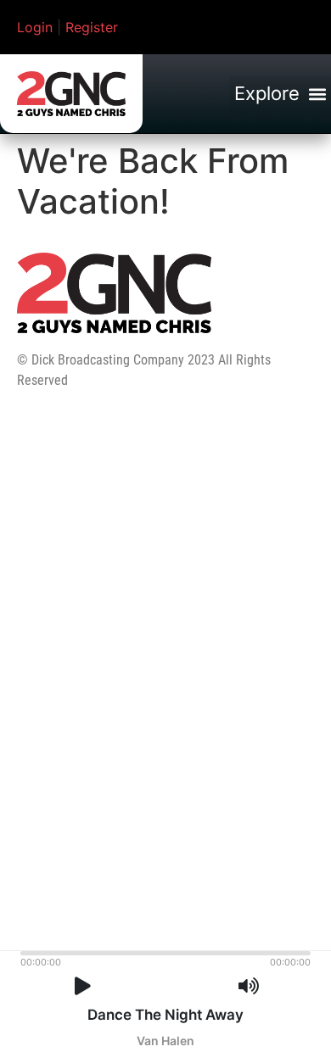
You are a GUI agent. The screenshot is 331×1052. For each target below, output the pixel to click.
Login (35, 27)
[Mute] (248, 986)
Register (91, 27)
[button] (280, 94)
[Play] (82, 986)
